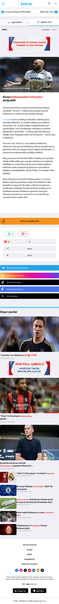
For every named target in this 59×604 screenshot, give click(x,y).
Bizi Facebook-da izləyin (15, 289)
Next (56, 12)
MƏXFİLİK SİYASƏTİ (29, 564)
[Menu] (3, 3)
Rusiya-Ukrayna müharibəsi (18, 12)
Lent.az (6, 119)
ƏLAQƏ (29, 549)
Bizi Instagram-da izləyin (15, 276)
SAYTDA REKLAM (29, 545)
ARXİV (29, 554)
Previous (2, 12)
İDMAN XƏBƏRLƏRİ (29, 221)
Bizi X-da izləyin (12, 296)
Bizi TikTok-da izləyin (14, 282)
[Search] (56, 3)
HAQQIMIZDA (29, 559)
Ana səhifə (45, 30)
